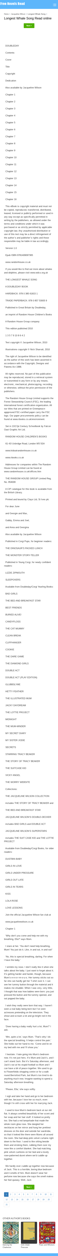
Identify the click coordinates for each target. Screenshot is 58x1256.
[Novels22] (13, 4)
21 (7, 1205)
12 (7, 1200)
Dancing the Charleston (7, 1246)
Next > (29, 26)
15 (22, 1200)
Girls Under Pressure (25, 1246)
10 (46, 1194)
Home (6, 14)
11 (51, 1194)
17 (33, 1200)
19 (43, 1200)
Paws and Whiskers (47, 1245)
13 (12, 1200)
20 (49, 1200)
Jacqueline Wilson (18, 14)
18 (38, 1200)
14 (17, 1200)
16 (28, 1200)
